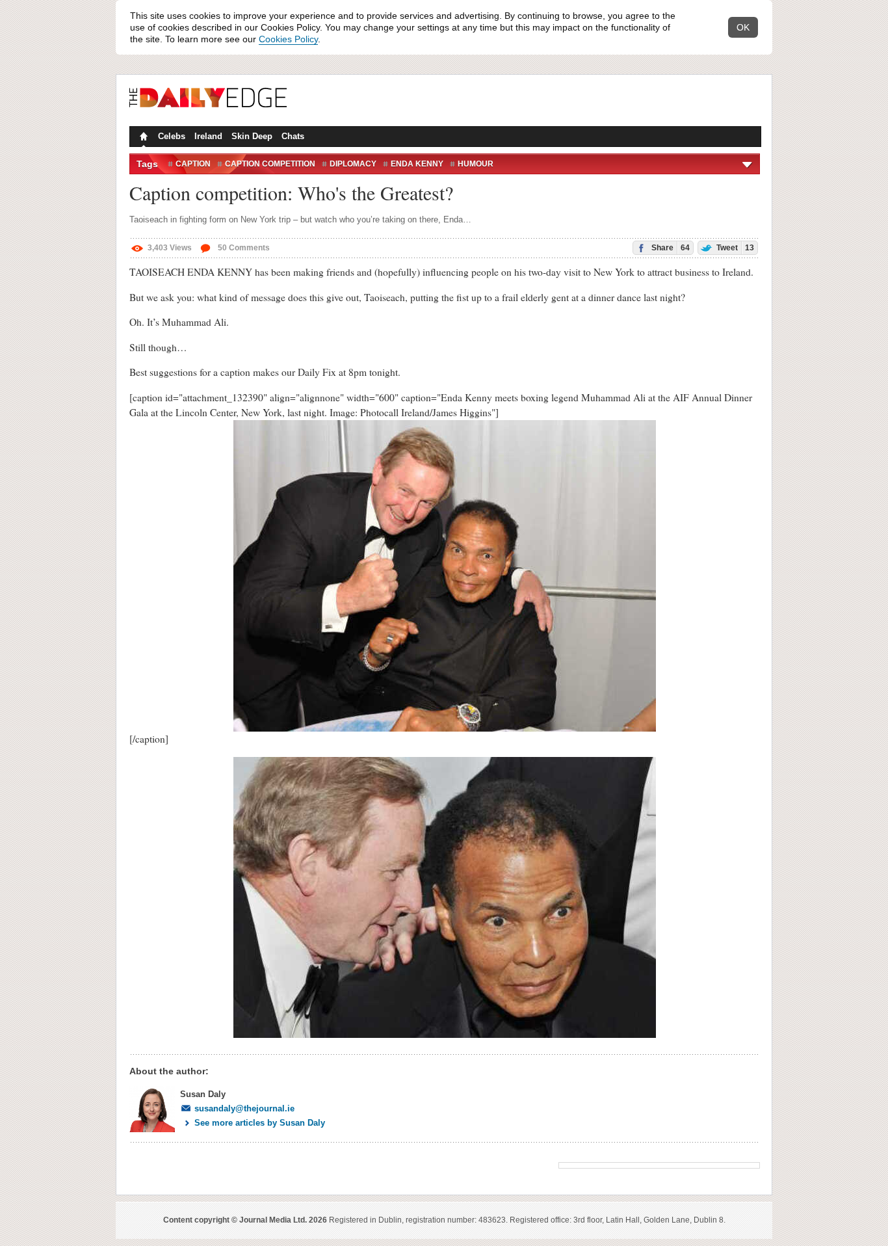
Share (669, 247)
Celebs (171, 136)
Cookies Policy (288, 39)
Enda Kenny (417, 163)
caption (193, 163)
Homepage (142, 138)
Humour (475, 163)
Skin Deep (251, 136)
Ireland (208, 136)
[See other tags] (748, 164)
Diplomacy (353, 163)
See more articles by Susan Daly (259, 1123)
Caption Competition (270, 163)
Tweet (734, 247)
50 (243, 247)
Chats (292, 136)
